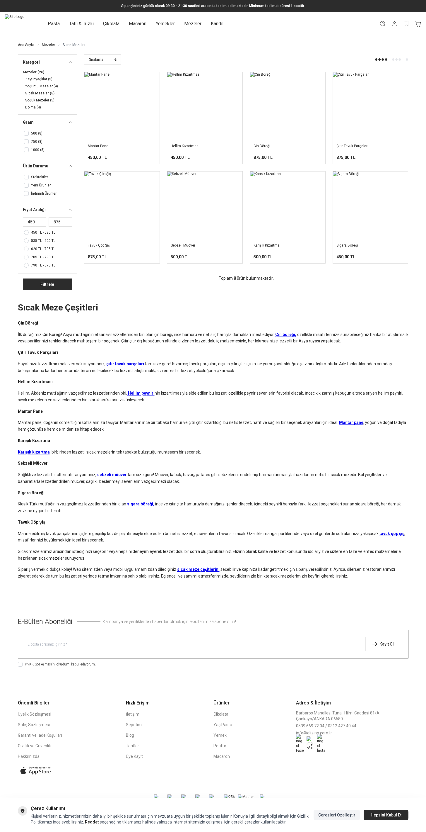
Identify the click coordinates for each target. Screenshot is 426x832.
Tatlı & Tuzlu (81, 23)
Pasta (54, 23)
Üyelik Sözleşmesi (34, 714)
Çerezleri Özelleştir (336, 815)
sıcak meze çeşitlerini (198, 569)
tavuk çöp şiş (391, 533)
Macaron (137, 23)
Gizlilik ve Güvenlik (34, 745)
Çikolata (111, 23)
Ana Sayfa (26, 45)
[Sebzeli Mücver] (204, 205)
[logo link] (14, 23)
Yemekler (165, 23)
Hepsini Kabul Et (386, 815)
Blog (130, 735)
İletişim (132, 714)
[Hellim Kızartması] (204, 106)
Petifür (219, 745)
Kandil (217, 23)
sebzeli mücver (111, 474)
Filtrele (47, 284)
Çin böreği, (285, 334)
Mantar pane (351, 422)
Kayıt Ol (386, 644)
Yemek (220, 735)
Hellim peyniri (141, 393)
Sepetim (134, 724)
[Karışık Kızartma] (287, 205)
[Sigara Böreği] (370, 205)
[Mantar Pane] (122, 106)
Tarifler (132, 745)
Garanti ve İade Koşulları (40, 735)
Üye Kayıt (134, 756)
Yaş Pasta (222, 724)
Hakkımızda (29, 756)
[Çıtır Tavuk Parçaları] (370, 106)
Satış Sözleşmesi (34, 724)
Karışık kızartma (34, 452)
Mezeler (192, 23)
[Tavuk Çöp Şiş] (122, 205)
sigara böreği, (140, 504)
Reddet (92, 822)
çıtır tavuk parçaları (125, 363)
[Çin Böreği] (287, 106)
